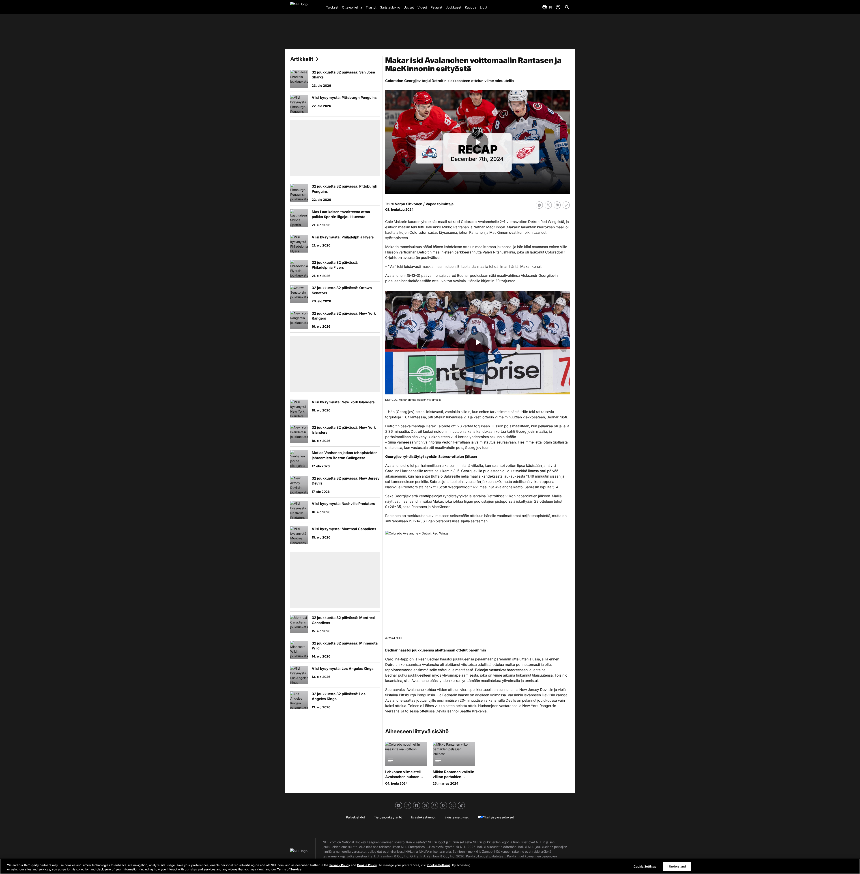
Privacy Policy (339, 865)
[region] (430, 866)
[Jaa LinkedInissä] (557, 205)
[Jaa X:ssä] (548, 205)
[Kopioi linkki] (566, 205)
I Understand (676, 866)
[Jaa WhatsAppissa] (539, 205)
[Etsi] (567, 7)
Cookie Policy (367, 865)
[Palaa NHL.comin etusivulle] (306, 7)
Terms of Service (289, 869)
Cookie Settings (438, 865)
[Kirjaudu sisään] (558, 7)
